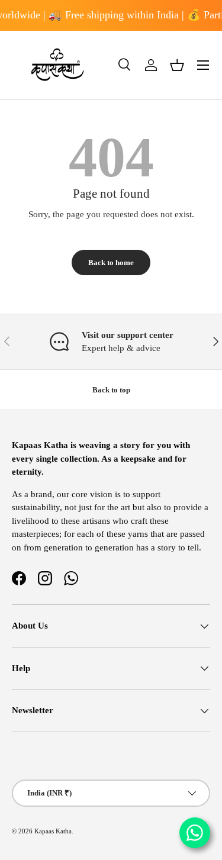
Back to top (111, 389)
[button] (177, 65)
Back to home (111, 262)
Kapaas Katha (53, 831)
